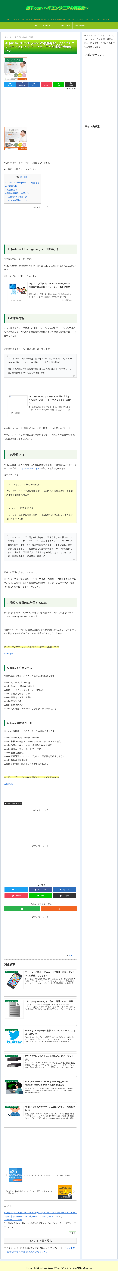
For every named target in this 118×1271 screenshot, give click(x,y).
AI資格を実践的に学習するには (19, 193)
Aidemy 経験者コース (17, 200)
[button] (70, 84)
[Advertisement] (40, 108)
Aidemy (7, 653)
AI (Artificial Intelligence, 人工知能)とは (22, 183)
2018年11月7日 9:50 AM (13, 1220)
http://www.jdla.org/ (28, 468)
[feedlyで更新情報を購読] (22, 908)
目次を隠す (24, 177)
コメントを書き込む (40, 1240)
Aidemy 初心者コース (17, 197)
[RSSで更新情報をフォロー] (59, 908)
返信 (73, 1233)
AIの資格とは (11, 190)
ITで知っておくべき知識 (14, 803)
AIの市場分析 (11, 186)
